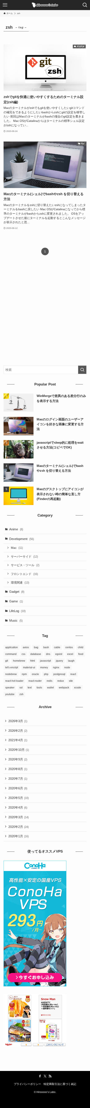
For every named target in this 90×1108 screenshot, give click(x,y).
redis (49, 680)
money (44, 667)
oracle (35, 674)
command (11, 654)
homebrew (19, 660)
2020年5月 (18, 798)
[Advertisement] (45, 314)
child (80, 647)
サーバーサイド (24, 556)
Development (21, 539)
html (32, 660)
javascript (45, 660)
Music (16, 620)
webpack (64, 687)
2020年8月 (17, 769)
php (46, 674)
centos (69, 647)
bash (46, 647)
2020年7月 (17, 778)
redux (60, 680)
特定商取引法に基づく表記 (60, 1084)
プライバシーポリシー (27, 1084)
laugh (71, 660)
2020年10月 (18, 749)
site (71, 680)
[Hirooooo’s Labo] (45, 5)
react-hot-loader (14, 680)
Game (16, 601)
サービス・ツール (25, 565)
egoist (58, 654)
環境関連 (20, 582)
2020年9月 (17, 759)
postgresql (59, 674)
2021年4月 (17, 740)
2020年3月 (18, 817)
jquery (59, 660)
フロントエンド (24, 574)
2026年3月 (17, 721)
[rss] (50, 1076)
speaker (9, 687)
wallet (50, 687)
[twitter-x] (45, 1076)
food (80, 654)
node (67, 667)
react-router (35, 680)
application (11, 647)
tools (39, 687)
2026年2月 (17, 730)
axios (26, 647)
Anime (16, 529)
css (23, 654)
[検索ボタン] (85, 5)
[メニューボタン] (5, 5)
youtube (9, 694)
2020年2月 (18, 826)
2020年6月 (17, 788)
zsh (21, 694)
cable (57, 647)
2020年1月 (18, 836)
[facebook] (40, 1076)
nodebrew (11, 674)
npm (24, 674)
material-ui (29, 667)
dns (48, 654)
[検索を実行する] (82, 370)
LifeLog (17, 611)
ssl (21, 687)
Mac (17, 547)
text (30, 687)
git (6, 660)
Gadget (16, 591)
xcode (77, 687)
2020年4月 (17, 807)
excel (70, 654)
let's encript (11, 667)
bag (36, 647)
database (35, 654)
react (73, 674)
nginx (56, 667)
